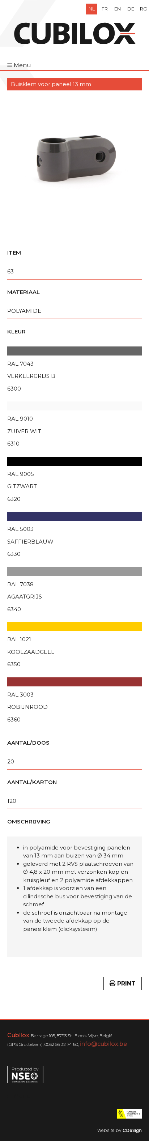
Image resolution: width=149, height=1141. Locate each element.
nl (92, 9)
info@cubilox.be (103, 1043)
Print (125, 983)
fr (105, 9)
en (117, 9)
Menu (22, 65)
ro (144, 9)
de (130, 9)
